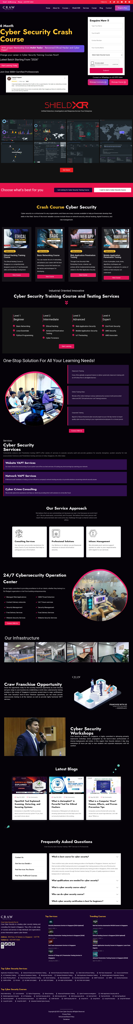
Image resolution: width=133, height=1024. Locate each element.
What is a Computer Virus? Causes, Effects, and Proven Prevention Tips (103, 804)
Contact (109, 8)
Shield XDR (76, 8)
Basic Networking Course (48, 255)
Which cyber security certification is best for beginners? (77, 901)
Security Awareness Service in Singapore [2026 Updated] (66, 925)
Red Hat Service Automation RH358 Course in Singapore (110, 925)
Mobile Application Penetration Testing (112, 256)
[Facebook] (2, 943)
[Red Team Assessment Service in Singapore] (50, 941)
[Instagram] (2, 947)
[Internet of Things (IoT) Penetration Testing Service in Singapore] (50, 951)
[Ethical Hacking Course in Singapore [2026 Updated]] (95, 931)
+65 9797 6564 (28, 2)
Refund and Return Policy (66, 1016)
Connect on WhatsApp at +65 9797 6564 (107, 77)
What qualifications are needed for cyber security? (75, 880)
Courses (65, 8)
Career (94, 8)
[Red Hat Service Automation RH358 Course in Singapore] (95, 921)
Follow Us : (104, 2)
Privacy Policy (66, 1014)
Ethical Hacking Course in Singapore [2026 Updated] (109, 935)
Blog (101, 8)
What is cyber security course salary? (69, 887)
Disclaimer (66, 1019)
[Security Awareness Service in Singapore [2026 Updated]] (50, 921)
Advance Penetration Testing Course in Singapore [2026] (110, 958)
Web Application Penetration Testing (82, 256)
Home (48, 8)
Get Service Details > (23, 863)
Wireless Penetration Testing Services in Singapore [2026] (66, 935)
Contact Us (19, 857)
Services (86, 8)
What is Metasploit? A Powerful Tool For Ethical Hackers (64, 804)
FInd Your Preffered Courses (26, 875)
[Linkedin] (13, 943)
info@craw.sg (12, 2)
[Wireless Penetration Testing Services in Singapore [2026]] (50, 931)
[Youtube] (9, 943)
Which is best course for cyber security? (70, 856)
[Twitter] (6, 943)
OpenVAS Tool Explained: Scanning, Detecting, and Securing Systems (27, 804)
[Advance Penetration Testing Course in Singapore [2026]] (95, 954)
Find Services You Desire (24, 869)
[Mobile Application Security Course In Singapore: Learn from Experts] (95, 941)
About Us (56, 8)
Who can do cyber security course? (68, 894)
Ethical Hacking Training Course (14, 256)
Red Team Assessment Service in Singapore (62, 945)
